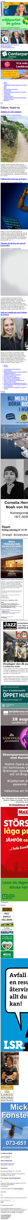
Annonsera (15, 97)
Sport (5, 86)
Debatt (5, 89)
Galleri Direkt (7, 94)
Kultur (13, 85)
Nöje (22, 85)
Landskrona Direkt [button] (8, 96)
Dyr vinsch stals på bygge (10, 376)
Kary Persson (8, 1171)
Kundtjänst (6, 99)
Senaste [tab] (5, 365)
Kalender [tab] (6, 366)
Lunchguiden (7, 93)
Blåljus (10, 85)
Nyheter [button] (6, 83)
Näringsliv (18, 85)
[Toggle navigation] (1, 49)
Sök (2, 1202)
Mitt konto (6, 100)
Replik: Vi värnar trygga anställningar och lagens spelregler (14, 381)
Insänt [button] (5, 88)
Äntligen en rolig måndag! (11, 112)
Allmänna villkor (8, 97)
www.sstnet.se (4, 1186)
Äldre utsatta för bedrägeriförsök (12, 377)
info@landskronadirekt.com (7, 1163)
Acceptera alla (4, 1218)
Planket (9, 89)
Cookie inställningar (18, 1188)
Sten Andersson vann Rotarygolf (12, 379)
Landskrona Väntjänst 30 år (12, 374)
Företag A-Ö (7, 92)
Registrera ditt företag (21, 92)
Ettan (5, 82)
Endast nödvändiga (5, 1217)
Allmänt (6, 85)
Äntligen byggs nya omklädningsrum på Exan (15, 383)
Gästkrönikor (14, 89)
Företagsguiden (4, 902)
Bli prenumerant (22, 97)
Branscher (13, 92)
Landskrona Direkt (16, 115)
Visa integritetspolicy (6, 1215)
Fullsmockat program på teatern (14, 179)
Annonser (3, 1)
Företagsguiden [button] (7, 90)
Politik (25, 85)
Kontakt (11, 99)
